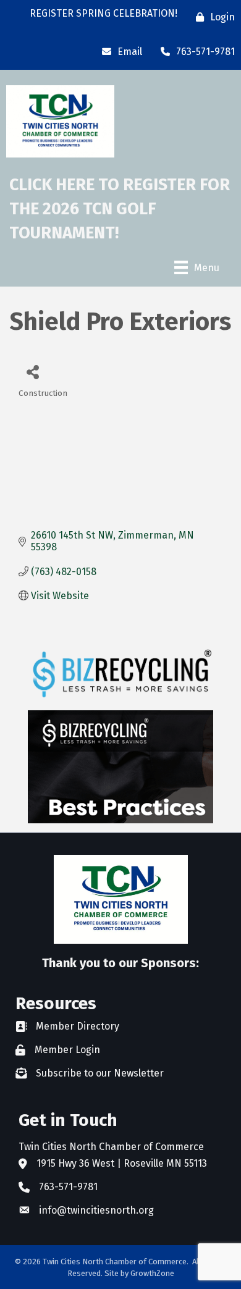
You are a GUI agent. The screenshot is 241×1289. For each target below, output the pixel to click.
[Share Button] (32, 371)
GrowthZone (152, 1273)
